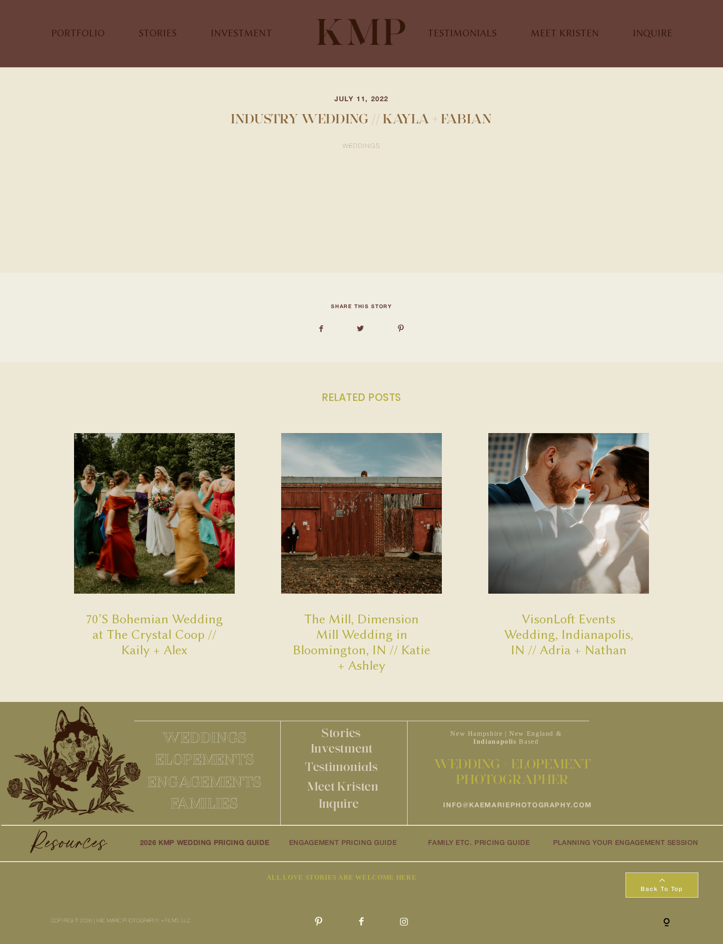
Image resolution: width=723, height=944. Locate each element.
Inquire (339, 803)
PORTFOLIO (78, 33)
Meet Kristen (342, 786)
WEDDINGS (204, 737)
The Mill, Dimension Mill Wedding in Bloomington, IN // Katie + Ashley (361, 553)
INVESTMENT (241, 33)
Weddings (362, 146)
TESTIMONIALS (462, 33)
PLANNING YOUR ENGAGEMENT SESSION (625, 843)
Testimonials (341, 766)
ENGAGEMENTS (205, 782)
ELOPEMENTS (204, 759)
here (190, 238)
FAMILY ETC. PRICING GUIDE (479, 843)
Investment (342, 748)
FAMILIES (204, 803)
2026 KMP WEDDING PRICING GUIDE (204, 843)
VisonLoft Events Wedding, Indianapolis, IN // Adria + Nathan (568, 553)
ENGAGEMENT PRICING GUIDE (343, 843)
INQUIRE (652, 33)
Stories (341, 732)
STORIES (157, 33)
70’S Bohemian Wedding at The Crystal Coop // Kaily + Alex (154, 553)
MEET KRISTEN (565, 33)
